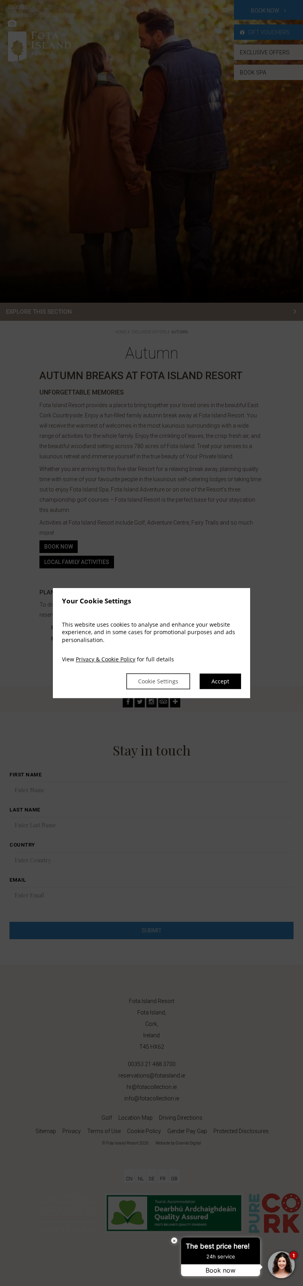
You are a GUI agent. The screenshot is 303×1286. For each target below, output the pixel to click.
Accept (220, 681)
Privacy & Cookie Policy (105, 659)
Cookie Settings (158, 681)
